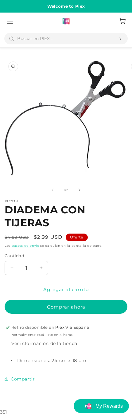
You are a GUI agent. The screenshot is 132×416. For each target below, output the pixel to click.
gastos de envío (25, 246)
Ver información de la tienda (44, 343)
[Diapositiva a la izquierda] (52, 190)
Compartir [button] (23, 379)
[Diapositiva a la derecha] (79, 190)
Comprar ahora (66, 307)
